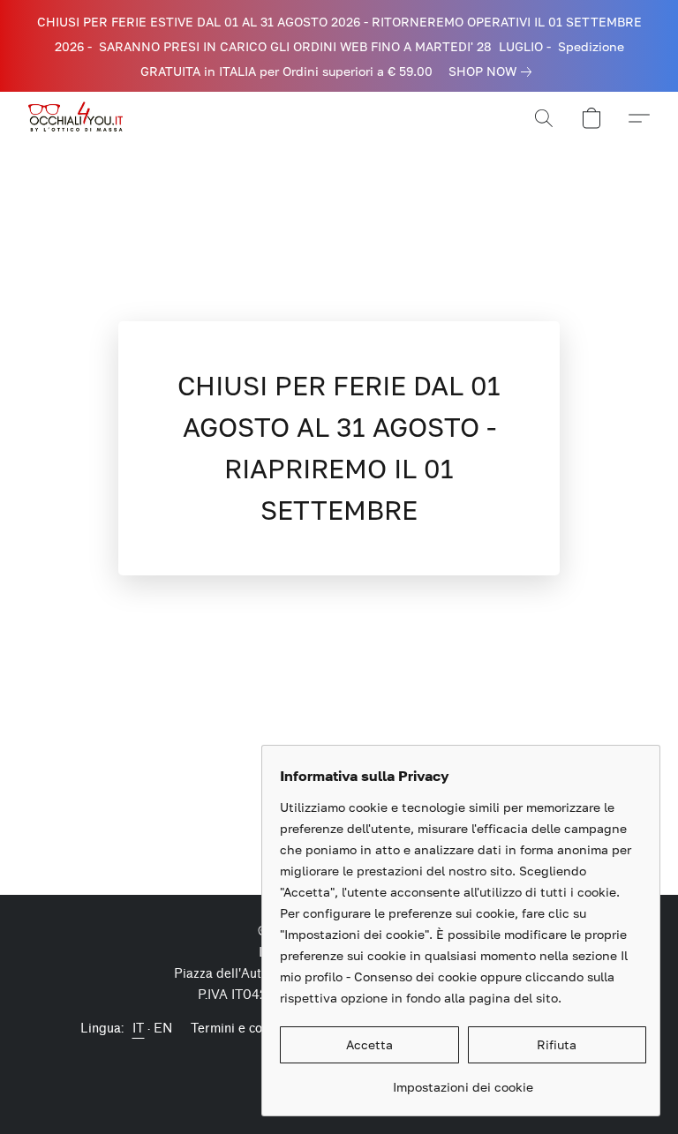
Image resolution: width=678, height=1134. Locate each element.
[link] (493, 71)
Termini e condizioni (249, 1028)
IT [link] (138, 1028)
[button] (77, 118)
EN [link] (163, 1028)
